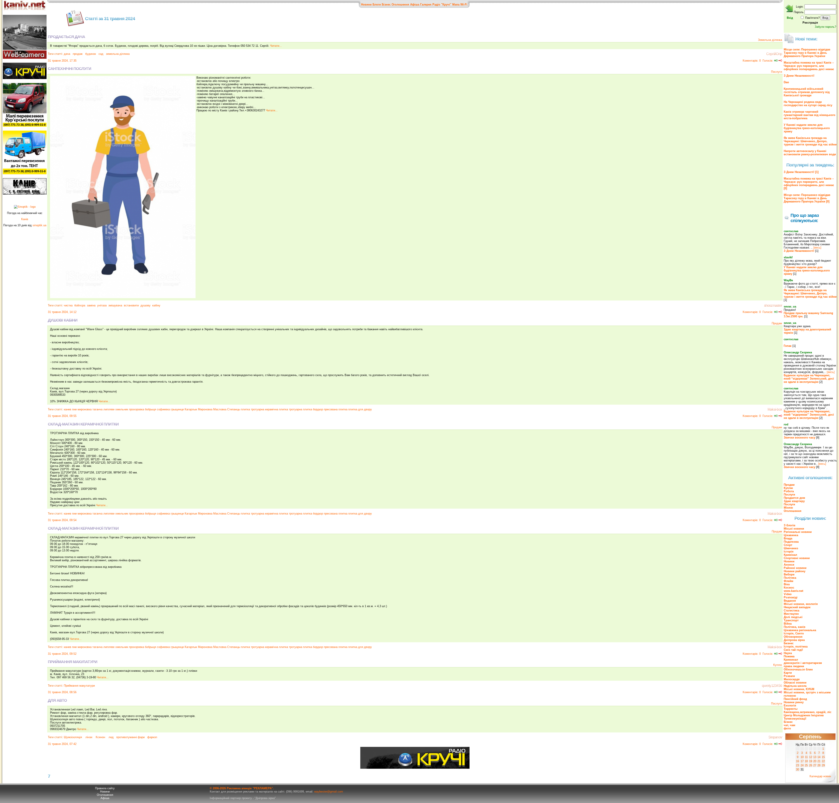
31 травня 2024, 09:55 (62, 416)
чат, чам (789, 725)
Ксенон (100, 737)
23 (797, 765)
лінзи (89, 737)
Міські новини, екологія (801, 604)
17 (802, 761)
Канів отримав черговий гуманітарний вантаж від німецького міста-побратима (809, 115)
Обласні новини (795, 682)
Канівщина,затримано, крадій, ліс (807, 712)
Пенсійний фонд (795, 699)
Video (788, 594)
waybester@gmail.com (328, 791)
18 (806, 761)
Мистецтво (791, 613)
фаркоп (151, 737)
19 (810, 761)
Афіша (414, 4)
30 (797, 769)
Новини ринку (794, 702)
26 (810, 765)
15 (823, 757)
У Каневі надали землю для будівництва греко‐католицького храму (807, 128)
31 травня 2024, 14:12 (62, 312)
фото (787, 728)
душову (145, 305)
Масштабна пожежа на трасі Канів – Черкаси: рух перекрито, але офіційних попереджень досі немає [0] (809, 183)
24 (802, 765)
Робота (789, 491)
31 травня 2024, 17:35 (62, 60)
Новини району (794, 571)
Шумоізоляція (73, 737)
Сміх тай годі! (793, 649)
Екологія (790, 705)
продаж (77, 53)
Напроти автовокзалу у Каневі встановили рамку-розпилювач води (810, 152)
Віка (787, 584)
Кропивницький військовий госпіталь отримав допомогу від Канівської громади (807, 92)
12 (810, 757)
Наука (788, 653)
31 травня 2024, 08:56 (62, 692)
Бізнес (386, 4)
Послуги (776, 71)
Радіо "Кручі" (441, 4)
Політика (790, 577)
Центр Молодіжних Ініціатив (804, 715)
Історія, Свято (794, 633)
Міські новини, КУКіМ (799, 689)
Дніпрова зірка (794, 640)
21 (818, 761)
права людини (794, 666)
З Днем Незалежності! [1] (801, 172)
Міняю (788, 507)
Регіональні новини (798, 532)
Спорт (788, 545)
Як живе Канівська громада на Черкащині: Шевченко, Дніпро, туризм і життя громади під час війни (810, 141)
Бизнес (789, 643)
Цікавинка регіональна (800, 630)
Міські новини (794, 528)
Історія (789, 551)
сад (100, 53)
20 (814, 761)
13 (814, 757)
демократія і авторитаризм (803, 663)
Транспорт (791, 620)
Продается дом (794, 497)
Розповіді (790, 597)
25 (806, 765)
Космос (789, 587)
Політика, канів (794, 627)
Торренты (790, 708)
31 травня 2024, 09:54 (62, 520)
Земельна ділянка (770, 39)
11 (806, 757)
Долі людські (793, 617)
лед (111, 737)
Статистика (791, 610)
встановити (131, 305)
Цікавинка (791, 535)
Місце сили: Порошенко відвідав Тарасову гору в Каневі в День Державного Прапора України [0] (807, 198)
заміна (91, 305)
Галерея (426, 4)
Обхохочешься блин (798, 669)
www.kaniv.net (793, 590)
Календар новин (820, 776)
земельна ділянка (117, 53)
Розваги (789, 676)
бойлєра (79, 305)
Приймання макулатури (79, 685)
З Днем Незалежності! (799, 75)
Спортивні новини (797, 558)
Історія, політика (796, 646)
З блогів (789, 525)
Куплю (777, 665)
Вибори (789, 574)
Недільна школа (795, 685)
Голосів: (768, 60)
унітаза (102, 305)
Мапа (455, 4)
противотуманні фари (130, 737)
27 (814, 765)
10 (802, 757)
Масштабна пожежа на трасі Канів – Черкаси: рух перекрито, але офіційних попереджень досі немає (809, 66)
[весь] (817, 247)
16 (797, 761)
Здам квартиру (794, 501)
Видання (790, 600)
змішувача (115, 305)
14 (818, 757)
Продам (777, 323)
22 (823, 761)
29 (823, 765)
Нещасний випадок (797, 607)
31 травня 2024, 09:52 (62, 653)
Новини (366, 4)
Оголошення (400, 4)
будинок (90, 53)
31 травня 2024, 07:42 (62, 744)
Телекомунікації (795, 718)
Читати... (276, 45)
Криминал (791, 659)
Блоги (377, 4)
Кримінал (790, 554)
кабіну (156, 305)
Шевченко (791, 548)
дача (67, 53)
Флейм (788, 581)
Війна (788, 623)
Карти (788, 672)
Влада (788, 538)
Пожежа (789, 656)
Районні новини (795, 568)
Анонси (789, 564)
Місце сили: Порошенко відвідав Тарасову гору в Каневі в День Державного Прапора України (807, 53)
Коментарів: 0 (752, 60)
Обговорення (793, 636)
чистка (68, 305)
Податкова (791, 541)
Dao (786, 82)
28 (818, 765)
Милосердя (792, 679)
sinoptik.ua (39, 225)
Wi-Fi (463, 4)
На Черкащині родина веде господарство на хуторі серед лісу (808, 103)
